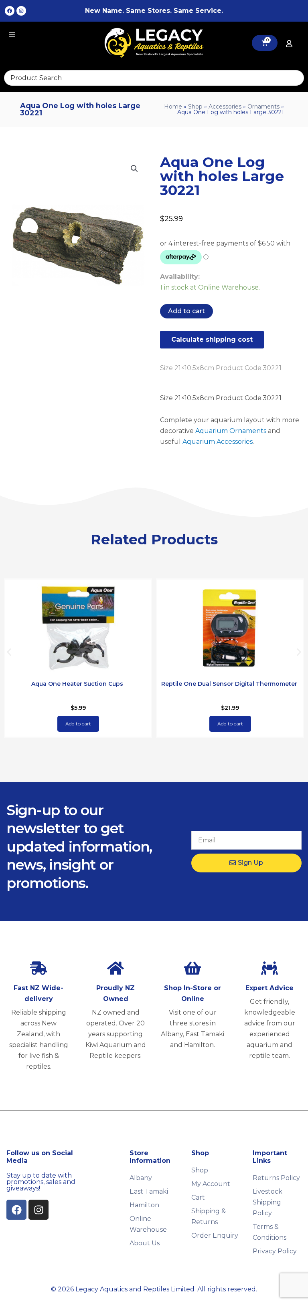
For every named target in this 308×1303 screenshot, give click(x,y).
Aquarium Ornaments (230, 431)
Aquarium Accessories (217, 441)
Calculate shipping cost (212, 339)
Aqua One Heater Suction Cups (77, 683)
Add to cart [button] (78, 724)
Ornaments (263, 106)
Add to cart (186, 311)
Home (173, 106)
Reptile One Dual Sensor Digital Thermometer (229, 683)
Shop (195, 106)
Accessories (225, 106)
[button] (134, 168)
